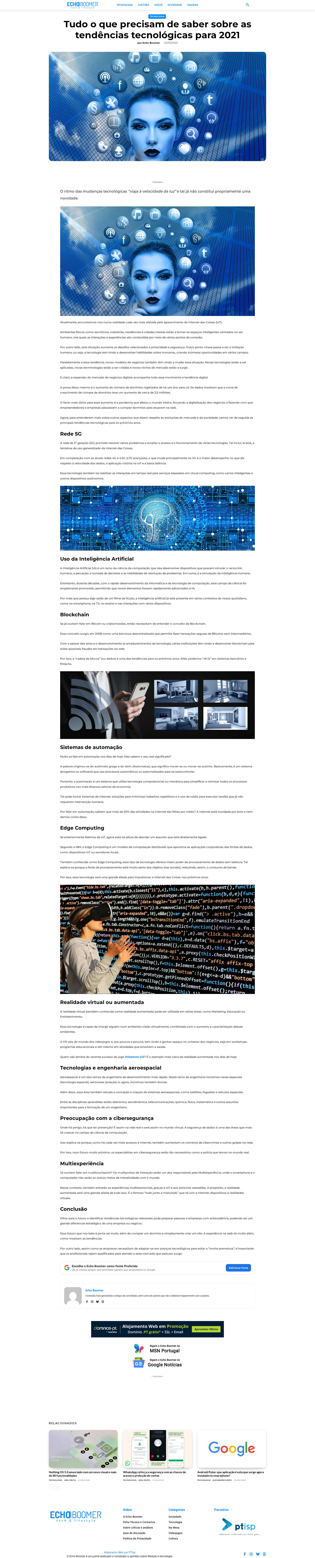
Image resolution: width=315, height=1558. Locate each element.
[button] (247, 5)
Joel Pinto (70, 1480)
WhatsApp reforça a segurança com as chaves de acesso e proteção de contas (154, 1473)
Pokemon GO (134, 1057)
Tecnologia (157, 16)
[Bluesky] (97, 1301)
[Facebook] (86, 1301)
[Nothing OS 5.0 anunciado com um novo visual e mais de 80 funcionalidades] (83, 1449)
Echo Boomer (151, 42)
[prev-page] (51, 1487)
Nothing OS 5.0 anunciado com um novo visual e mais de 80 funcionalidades (82, 1473)
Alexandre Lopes (222, 1480)
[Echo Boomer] (82, 5)
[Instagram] (92, 1301)
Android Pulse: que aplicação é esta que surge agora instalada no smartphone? (230, 1473)
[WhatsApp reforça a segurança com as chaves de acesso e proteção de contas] (157, 1449)
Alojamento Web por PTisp (119, 1552)
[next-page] (57, 1487)
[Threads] (102, 1301)
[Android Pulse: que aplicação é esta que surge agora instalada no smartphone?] (231, 1449)
